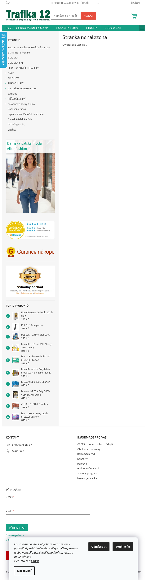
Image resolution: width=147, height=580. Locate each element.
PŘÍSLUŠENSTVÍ (16, 99)
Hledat (88, 15)
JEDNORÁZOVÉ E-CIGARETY (23, 68)
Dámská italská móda (20, 119)
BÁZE (11, 73)
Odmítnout (99, 547)
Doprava (82, 464)
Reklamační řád (86, 454)
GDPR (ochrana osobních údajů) (70, 3)
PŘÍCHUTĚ (13, 78)
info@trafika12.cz (22, 445)
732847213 (18, 451)
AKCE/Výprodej (16, 125)
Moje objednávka (87, 478)
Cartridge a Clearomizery (22, 88)
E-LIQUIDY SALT (16, 63)
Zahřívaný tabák (17, 109)
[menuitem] (27, 28)
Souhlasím (122, 547)
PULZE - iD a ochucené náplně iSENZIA (29, 47)
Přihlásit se (17, 527)
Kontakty (82, 459)
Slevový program (87, 474)
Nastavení (24, 571)
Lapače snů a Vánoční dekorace (26, 114)
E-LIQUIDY (13, 58)
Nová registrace (15, 535)
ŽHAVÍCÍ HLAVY (16, 83)
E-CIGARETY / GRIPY (19, 53)
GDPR (35, 561)
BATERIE (12, 94)
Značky (12, 130)
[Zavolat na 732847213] (11, 3)
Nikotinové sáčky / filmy (21, 104)
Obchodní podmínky (88, 449)
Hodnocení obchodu (88, 469)
